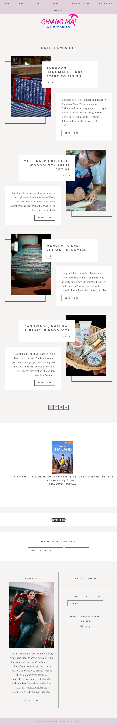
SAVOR (23, 4)
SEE (7, 4)
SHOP (40, 4)
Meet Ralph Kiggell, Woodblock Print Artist (47, 165)
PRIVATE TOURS (80, 4)
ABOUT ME (105, 4)
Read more (72, 133)
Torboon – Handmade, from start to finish (65, 72)
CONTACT (58, 11)
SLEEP (56, 4)
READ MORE (31, 701)
